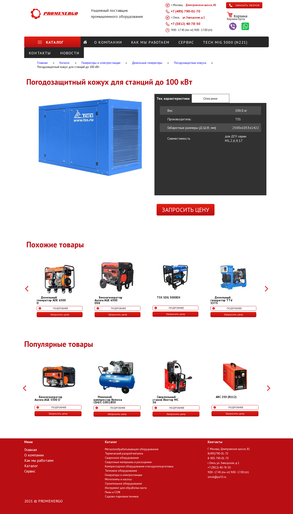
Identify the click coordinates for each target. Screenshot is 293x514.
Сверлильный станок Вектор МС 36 (106, 399)
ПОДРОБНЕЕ (60, 308)
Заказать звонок (247, 5)
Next (267, 287)
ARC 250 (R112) (167, 397)
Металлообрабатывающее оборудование (132, 449)
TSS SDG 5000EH (110, 297)
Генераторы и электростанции (123, 475)
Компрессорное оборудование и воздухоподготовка (139, 466)
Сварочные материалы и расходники (128, 462)
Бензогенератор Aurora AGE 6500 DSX (50, 300)
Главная (30, 450)
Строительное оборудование (123, 483)
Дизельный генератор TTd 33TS (163, 300)
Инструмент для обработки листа (126, 488)
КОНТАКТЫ (40, 52)
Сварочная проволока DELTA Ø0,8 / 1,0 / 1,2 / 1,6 (227, 399)
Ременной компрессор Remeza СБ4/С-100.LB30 (49, 399)
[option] (60, 287)
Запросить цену (185, 209)
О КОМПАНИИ (108, 42)
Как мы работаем (38, 461)
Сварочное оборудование (122, 458)
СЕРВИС (186, 42)
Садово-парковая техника (122, 496)
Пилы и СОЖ (112, 492)
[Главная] (85, 42)
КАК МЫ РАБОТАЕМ (150, 42)
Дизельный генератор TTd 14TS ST (225, 300)
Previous (25, 287)
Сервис (29, 471)
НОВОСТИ (69, 52)
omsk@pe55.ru (217, 477)
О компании (34, 455)
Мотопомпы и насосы (118, 479)
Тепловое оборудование (121, 471)
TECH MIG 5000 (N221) (225, 42)
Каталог (31, 466)
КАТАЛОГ (54, 42)
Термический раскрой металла (124, 453)
